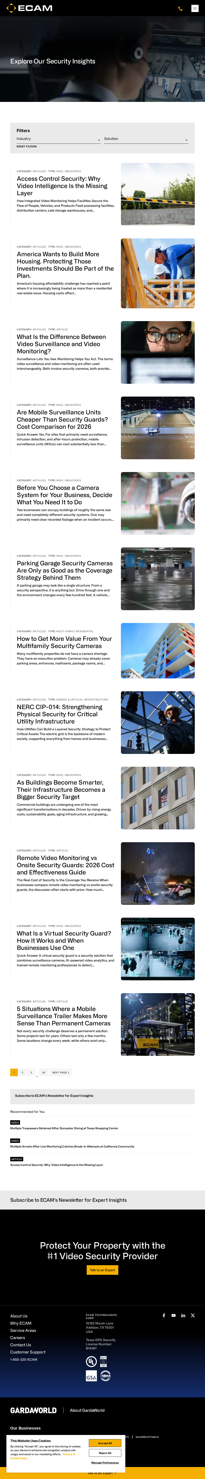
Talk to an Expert (102, 1270)
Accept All (105, 1443)
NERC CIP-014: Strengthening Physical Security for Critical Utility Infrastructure (59, 713)
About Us (18, 1316)
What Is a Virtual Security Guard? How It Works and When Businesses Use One (64, 940)
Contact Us (20, 1344)
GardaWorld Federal (147, 1436)
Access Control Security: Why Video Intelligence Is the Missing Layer (62, 185)
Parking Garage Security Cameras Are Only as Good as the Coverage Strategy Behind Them (65, 570)
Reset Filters (27, 146)
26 (45, 1072)
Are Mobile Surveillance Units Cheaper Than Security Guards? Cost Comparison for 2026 (62, 419)
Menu (195, 8)
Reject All (105, 1452)
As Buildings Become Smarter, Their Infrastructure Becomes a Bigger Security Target (61, 789)
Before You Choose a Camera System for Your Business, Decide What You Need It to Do (64, 494)
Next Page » (60, 1073)
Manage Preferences (105, 1462)
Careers (17, 1337)
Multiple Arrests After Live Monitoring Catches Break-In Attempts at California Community (72, 1146)
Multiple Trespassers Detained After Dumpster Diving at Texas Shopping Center (64, 1128)
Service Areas (23, 1330)
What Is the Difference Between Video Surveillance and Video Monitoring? (61, 343)
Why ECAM (20, 1323)
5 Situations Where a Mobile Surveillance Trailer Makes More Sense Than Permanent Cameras (64, 1015)
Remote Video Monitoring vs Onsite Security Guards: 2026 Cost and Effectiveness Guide (65, 864)
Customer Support (27, 1352)
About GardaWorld (87, 1410)
